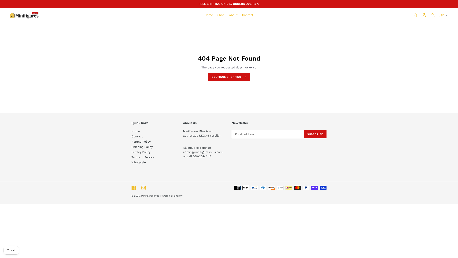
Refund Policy (141, 141)
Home (135, 131)
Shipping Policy (142, 147)
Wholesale (138, 162)
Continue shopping (226, 76)
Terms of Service (142, 157)
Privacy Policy (140, 152)
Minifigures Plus (150, 195)
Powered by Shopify (171, 195)
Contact (137, 136)
